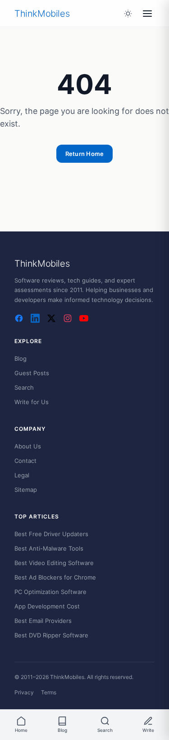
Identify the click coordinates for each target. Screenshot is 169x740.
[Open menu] (147, 13)
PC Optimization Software (50, 591)
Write (148, 730)
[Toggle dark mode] (128, 13)
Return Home (84, 153)
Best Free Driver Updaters (51, 533)
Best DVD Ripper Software (51, 635)
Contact (25, 460)
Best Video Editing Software (54, 562)
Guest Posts (31, 373)
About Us (27, 446)
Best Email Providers (43, 620)
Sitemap (25, 489)
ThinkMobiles (41, 13)
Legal (21, 475)
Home (21, 730)
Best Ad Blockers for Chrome (55, 577)
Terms (48, 692)
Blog (20, 358)
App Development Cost (47, 606)
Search (24, 387)
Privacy (24, 692)
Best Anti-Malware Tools (48, 548)
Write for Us (31, 401)
